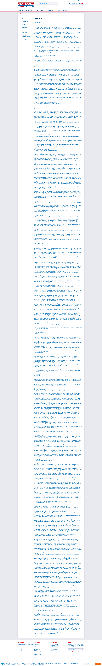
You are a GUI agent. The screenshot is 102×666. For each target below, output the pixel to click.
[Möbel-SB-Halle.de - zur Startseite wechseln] (26, 5)
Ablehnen (84, 663)
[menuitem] (80, 1)
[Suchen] (57, 3)
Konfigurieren (97, 663)
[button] (2, 664)
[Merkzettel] (70, 3)
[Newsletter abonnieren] (82, 649)
